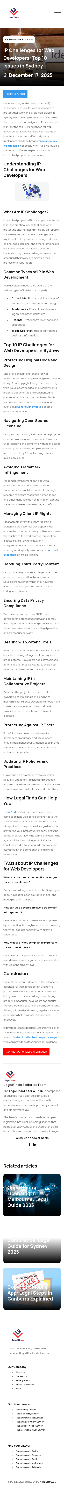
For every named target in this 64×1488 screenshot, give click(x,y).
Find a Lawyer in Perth (27, 1459)
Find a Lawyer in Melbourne (29, 1463)
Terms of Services (25, 1384)
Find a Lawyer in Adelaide (28, 1467)
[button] (57, 13)
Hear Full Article (15, 94)
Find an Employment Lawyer (30, 1421)
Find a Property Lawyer (27, 1413)
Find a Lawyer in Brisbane (28, 1455)
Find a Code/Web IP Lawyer (29, 1425)
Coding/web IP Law (19, 39)
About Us (20, 1372)
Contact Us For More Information (26, 1051)
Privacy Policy (23, 1380)
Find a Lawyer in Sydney (28, 1451)
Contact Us (21, 1376)
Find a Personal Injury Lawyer (30, 1429)
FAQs (18, 1388)
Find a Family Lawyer (26, 1409)
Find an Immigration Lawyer (29, 1417)
